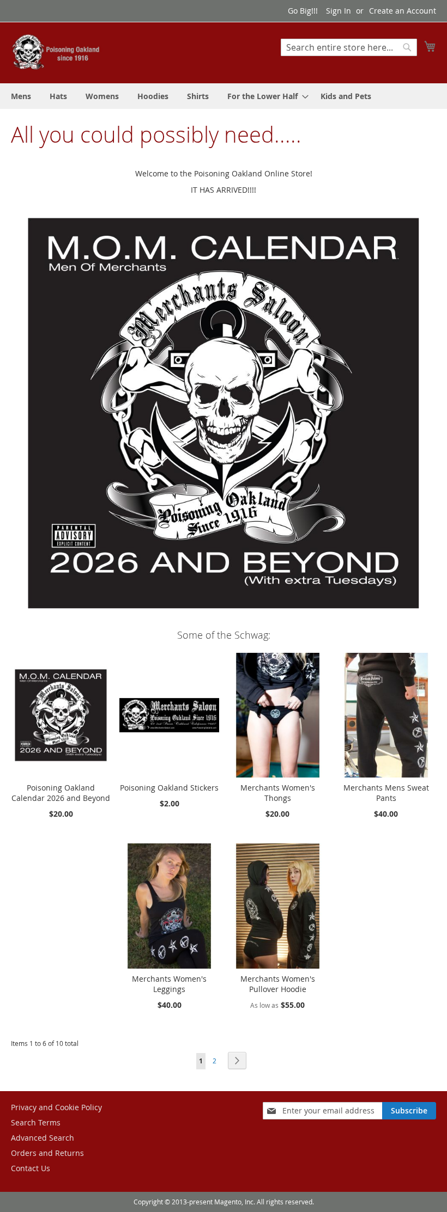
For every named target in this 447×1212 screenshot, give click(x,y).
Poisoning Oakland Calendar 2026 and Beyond (60, 792)
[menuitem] (21, 96)
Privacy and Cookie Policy (56, 1107)
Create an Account (402, 10)
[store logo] (57, 52)
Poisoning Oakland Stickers (169, 787)
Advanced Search (42, 1138)
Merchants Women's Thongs (277, 792)
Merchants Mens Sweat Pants (386, 792)
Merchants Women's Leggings (169, 984)
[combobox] (349, 47)
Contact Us (30, 1168)
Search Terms (36, 1122)
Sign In (338, 10)
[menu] (223, 96)
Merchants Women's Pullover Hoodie (277, 984)
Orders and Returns (47, 1153)
